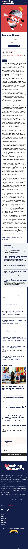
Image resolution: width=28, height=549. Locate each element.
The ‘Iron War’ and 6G (12, 292)
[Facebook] (9, 46)
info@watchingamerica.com (12, 505)
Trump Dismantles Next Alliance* (17, 279)
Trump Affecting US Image (7, 445)
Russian (11, 55)
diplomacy (7, 237)
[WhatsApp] (18, 46)
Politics (17, 237)
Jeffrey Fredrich (18, 55)
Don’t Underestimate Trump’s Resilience (21, 442)
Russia (21, 237)
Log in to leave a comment (14, 454)
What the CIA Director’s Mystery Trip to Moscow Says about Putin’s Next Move (13, 329)
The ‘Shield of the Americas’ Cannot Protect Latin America (15, 248)
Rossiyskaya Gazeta (11, 51)
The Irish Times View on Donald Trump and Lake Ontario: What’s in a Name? (14, 303)
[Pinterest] (15, 46)
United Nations (5, 239)
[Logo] (11, 2)
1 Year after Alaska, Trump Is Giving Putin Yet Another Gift (15, 272)
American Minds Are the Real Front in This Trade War (14, 321)
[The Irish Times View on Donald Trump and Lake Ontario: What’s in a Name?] (14, 375)
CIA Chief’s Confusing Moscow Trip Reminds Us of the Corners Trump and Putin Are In (14, 338)
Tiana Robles (4, 56)
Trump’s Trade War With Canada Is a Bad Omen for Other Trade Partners (15, 257)
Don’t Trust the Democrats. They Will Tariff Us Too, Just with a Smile (12, 312)
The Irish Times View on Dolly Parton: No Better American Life (13, 357)
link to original (14, 53)
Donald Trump (12, 237)
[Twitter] (12, 46)
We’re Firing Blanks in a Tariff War (17, 265)
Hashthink (21, 548)
